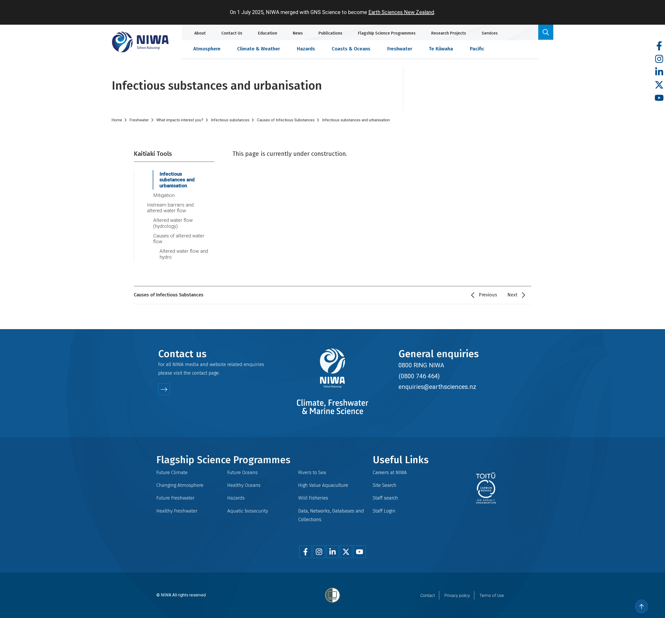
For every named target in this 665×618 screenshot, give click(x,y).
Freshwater (399, 49)
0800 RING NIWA (421, 365)
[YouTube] (659, 98)
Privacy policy (457, 595)
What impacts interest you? (179, 120)
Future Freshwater (175, 498)
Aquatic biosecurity (247, 511)
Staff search (385, 498)
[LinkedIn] (659, 72)
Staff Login (384, 511)
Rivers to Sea (312, 472)
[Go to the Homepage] (140, 42)
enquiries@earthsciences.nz (437, 386)
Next (512, 295)
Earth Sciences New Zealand (401, 12)
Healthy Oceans (244, 485)
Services (490, 33)
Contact (427, 595)
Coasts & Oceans (351, 49)
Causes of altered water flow (178, 239)
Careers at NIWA (390, 472)
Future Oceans (242, 472)
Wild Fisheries (313, 498)
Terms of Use (492, 595)
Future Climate (172, 472)
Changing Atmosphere (179, 485)
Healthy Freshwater (176, 511)
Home (117, 120)
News (298, 33)
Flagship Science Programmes (387, 33)
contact (199, 373)
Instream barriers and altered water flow (170, 208)
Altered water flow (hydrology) (173, 223)
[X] (659, 85)
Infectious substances (230, 120)
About (200, 33)
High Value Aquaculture (323, 485)
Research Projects (448, 33)
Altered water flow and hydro (183, 254)
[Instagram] (659, 59)
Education (267, 33)
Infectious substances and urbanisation (177, 180)
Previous (488, 295)
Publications (330, 33)
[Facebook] (659, 46)
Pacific (477, 49)
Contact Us (231, 33)
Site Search (384, 485)
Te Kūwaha (441, 49)
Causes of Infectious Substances (286, 120)
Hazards (306, 49)
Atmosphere (207, 49)
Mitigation (164, 195)
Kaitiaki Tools (153, 153)
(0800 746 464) (419, 376)
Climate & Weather (258, 49)
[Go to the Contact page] (164, 389)
